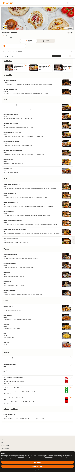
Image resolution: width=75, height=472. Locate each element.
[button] (7, 3)
